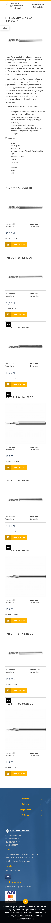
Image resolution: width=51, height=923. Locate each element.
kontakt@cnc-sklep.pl (21, 861)
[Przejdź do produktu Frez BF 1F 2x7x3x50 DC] (25, 207)
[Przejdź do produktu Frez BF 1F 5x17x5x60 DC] (25, 653)
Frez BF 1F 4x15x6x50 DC (19, 550)
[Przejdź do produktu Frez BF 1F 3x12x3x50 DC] (25, 346)
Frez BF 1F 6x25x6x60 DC (19, 703)
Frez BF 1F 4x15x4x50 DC (19, 480)
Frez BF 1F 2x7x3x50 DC (18, 188)
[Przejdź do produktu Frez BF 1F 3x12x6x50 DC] (25, 423)
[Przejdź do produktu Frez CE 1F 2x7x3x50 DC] (25, 277)
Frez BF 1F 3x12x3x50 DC (19, 327)
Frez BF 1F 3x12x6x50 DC (19, 397)
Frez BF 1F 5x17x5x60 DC (19, 633)
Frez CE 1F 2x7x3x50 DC (18, 257)
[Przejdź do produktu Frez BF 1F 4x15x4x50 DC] (25, 499)
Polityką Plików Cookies (33, 909)
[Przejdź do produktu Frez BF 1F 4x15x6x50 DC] (25, 576)
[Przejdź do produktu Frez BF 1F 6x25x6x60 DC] (25, 729)
